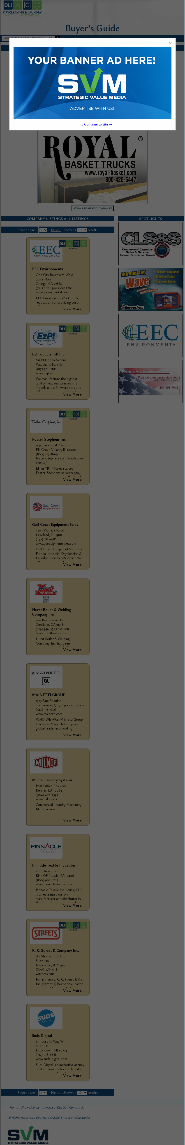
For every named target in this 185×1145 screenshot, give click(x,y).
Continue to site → (96, 124)
